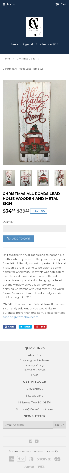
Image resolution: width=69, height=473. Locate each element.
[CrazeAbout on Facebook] (30, 441)
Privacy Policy (34, 365)
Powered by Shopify (46, 451)
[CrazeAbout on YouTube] (37, 441)
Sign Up (59, 425)
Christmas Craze (26, 58)
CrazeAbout (24, 451)
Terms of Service (35, 370)
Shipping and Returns (34, 360)
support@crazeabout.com (20, 317)
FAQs (34, 375)
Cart (63, 4)
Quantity (8, 221)
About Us (34, 355)
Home (6, 58)
